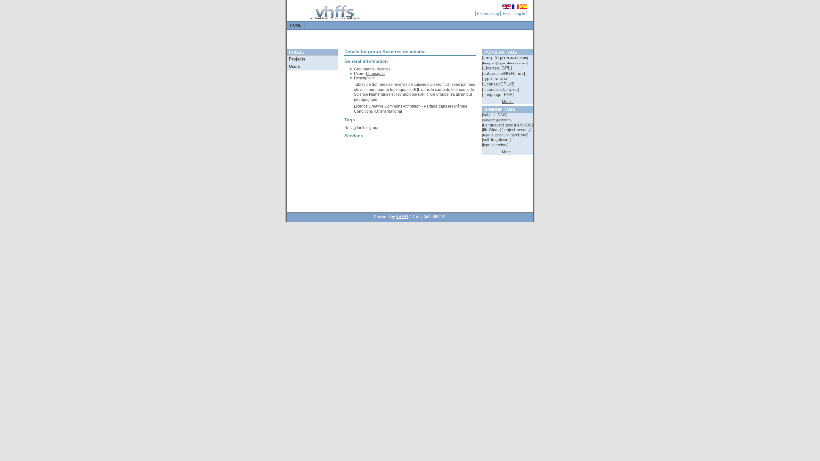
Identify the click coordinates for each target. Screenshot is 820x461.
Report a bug (488, 14)
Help (507, 14)
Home (295, 25)
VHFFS (402, 216)
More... (508, 102)
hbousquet (375, 73)
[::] (491, 57)
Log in (519, 14)
